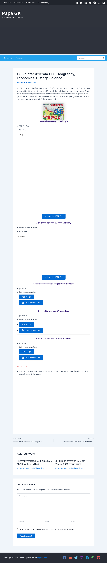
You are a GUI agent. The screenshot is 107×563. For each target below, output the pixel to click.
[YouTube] (90, 2)
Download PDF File (54, 216)
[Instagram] (85, 2)
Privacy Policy (43, 3)
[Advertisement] (53, 39)
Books (33, 468)
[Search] (103, 58)
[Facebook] (76, 2)
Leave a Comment (23, 468)
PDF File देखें (26, 297)
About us (7, 3)
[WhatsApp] (99, 2)
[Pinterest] (103, 2)
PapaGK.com (42, 558)
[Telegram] (94, 2)
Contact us (18, 3)
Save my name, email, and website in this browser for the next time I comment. (47, 529)
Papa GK (11, 13)
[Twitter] (81, 2)
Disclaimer (30, 3)
